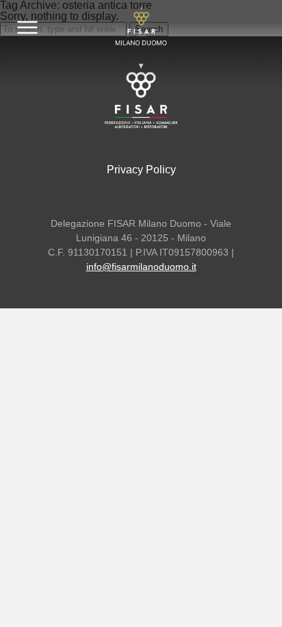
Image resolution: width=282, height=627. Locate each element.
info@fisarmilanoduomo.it (141, 266)
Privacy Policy (141, 169)
